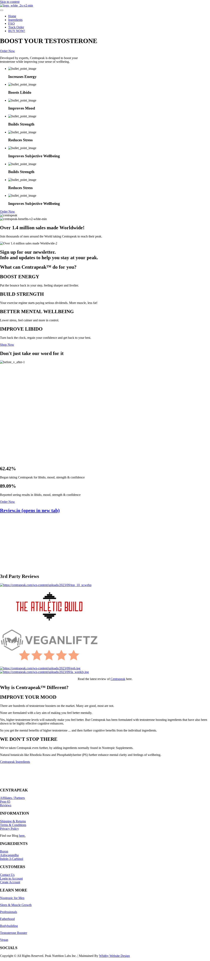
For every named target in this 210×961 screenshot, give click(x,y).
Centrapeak (118, 679)
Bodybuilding (9, 926)
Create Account (10, 882)
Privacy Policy (9, 828)
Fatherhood (7, 919)
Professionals (8, 912)
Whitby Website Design (114, 956)
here (22, 835)
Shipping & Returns (13, 821)
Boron (4, 851)
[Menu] (1, 10)
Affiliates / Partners (12, 798)
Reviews (5, 805)
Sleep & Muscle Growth (16, 905)
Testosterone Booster (13, 933)
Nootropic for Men (12, 898)
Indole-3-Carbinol (11, 859)
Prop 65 (5, 801)
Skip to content (9, 1)
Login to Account (11, 878)
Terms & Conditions (13, 825)
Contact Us (7, 875)
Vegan (4, 940)
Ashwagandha (9, 855)
